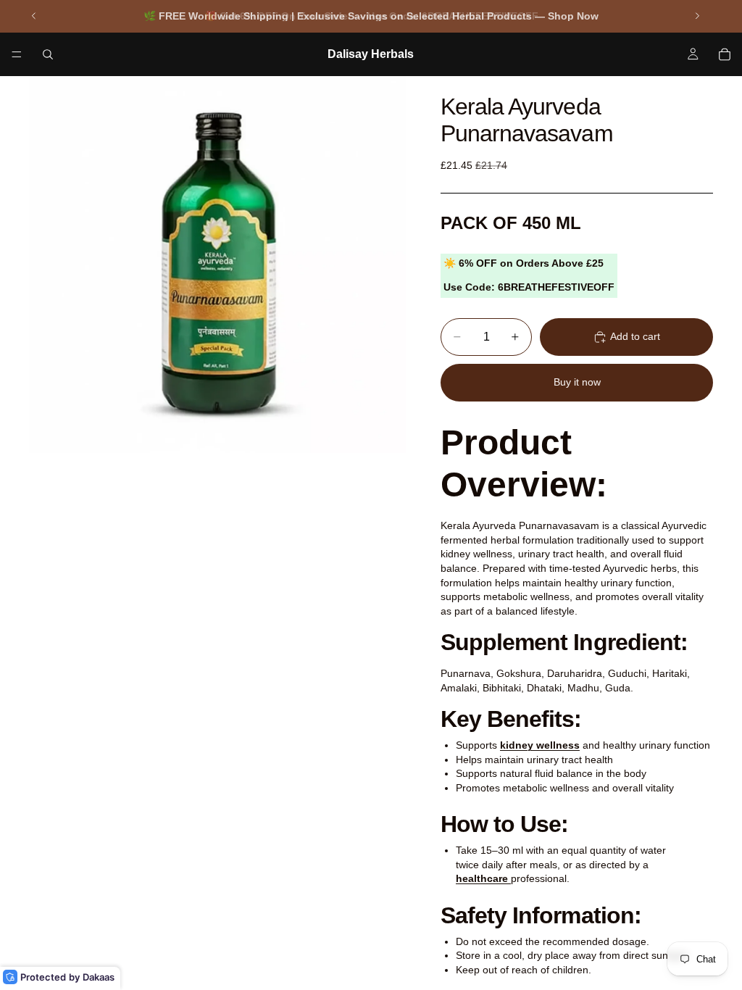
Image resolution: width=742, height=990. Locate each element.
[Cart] (725, 54)
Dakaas (98, 977)
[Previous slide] (34, 16)
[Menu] (16, 54)
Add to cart (635, 336)
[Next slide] (697, 16)
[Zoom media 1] (217, 264)
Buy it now (577, 382)
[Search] (48, 54)
